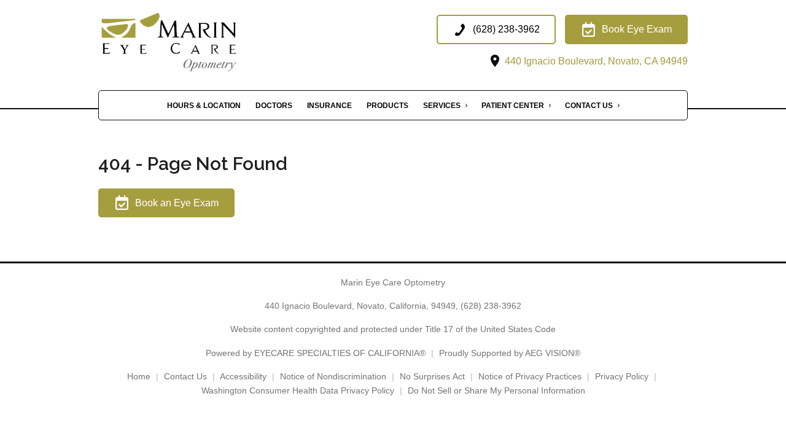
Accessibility (243, 376)
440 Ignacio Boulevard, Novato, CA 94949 (595, 61)
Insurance (329, 105)
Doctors (273, 105)
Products (387, 105)
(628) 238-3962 (491, 306)
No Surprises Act (432, 376)
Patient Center (512, 105)
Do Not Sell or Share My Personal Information (496, 390)
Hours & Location (204, 105)
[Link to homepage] (192, 42)
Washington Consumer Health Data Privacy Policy (297, 390)
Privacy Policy (621, 376)
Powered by (316, 353)
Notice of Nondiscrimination (333, 376)
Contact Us (589, 105)
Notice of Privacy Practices (530, 376)
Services (442, 105)
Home (138, 376)
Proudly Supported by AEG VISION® (509, 353)
